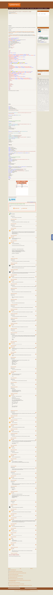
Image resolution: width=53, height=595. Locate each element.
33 (35, 412)
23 (35, 343)
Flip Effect (45, 95)
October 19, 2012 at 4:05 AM (14, 283)
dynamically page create (43, 109)
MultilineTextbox (44, 93)
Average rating (41, 95)
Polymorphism (47, 93)
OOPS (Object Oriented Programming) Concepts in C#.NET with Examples (16, 578)
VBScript (41, 108)
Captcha (43, 95)
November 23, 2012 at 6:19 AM (14, 304)
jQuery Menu (40, 92)
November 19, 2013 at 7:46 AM (14, 415)
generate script (46, 109)
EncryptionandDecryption (40, 89)
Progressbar (41, 87)
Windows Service (42, 90)
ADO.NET (38, 88)
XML (43, 85)
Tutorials (45, 8)
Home (9, 8)
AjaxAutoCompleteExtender (47, 94)
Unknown (12, 229)
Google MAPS (43, 82)
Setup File (48, 107)
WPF (45, 108)
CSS (46, 82)
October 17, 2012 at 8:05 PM (14, 279)
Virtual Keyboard (43, 108)
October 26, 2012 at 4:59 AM (14, 299)
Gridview (18, 8)
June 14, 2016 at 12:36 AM (13, 517)
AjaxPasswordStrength (39, 102)
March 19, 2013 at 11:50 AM (14, 341)
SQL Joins (46, 87)
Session (46, 107)
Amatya (12, 529)
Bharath (12, 421)
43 (35, 460)
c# (44, 80)
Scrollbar (45, 107)
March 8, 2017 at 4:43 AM (13, 532)
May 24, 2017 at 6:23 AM (13, 542)
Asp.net (12, 13)
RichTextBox (43, 107)
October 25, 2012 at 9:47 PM (14, 293)
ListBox (42, 93)
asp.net (15, 32)
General (14, 13)
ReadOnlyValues (40, 107)
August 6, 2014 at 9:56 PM (13, 480)
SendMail (45, 85)
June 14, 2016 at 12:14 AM (13, 513)
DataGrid (38, 104)
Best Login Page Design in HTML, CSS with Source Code (14, 582)
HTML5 (47, 95)
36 (35, 426)
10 (35, 276)
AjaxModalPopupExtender (44, 86)
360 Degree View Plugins (40, 94)
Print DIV (40, 106)
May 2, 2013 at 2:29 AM (13, 357)
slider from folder (41, 110)
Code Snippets (39, 79)
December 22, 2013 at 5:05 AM (14, 433)
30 (35, 384)
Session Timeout (44, 97)
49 (35, 493)
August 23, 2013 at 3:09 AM (14, 382)
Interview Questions (40, 8)
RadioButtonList (39, 90)
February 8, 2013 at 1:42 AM (14, 328)
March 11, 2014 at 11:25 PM (14, 445)
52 (35, 511)
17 (35, 311)
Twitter (38, 92)
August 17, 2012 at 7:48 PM (14, 240)
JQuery (28, 8)
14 (35, 295)
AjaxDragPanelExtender (47, 101)
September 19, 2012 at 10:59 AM (14, 269)
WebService (47, 85)
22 (35, 334)
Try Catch (40, 108)
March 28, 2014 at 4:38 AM (13, 454)
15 (35, 301)
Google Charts (46, 104)
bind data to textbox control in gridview (26, 31)
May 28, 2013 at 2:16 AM (13, 366)
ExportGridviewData (40, 85)
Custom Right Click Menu (45, 103)
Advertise (42, 100)
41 (35, 451)
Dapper (48, 103)
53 (35, 515)
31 (35, 388)
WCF (38, 87)
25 (35, 354)
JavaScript (22, 8)
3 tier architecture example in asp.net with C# (13, 577)
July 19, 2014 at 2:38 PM (13, 471)
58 (35, 538)
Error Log (43, 104)
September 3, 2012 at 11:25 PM (14, 258)
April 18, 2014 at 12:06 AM (13, 458)
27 (35, 368)
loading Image (45, 90)
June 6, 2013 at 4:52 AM (13, 371)
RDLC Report (47, 89)
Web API (46, 88)
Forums (44, 104)
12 (35, 285)
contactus (38, 109)
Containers (41, 103)
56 (35, 530)
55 (35, 525)
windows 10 (41, 99)
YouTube (48, 88)
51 (35, 506)
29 (35, 379)
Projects (42, 106)
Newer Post (9, 568)
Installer (48, 95)
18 (35, 315)
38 (35, 435)
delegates (40, 109)
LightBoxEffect (44, 89)
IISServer (44, 83)
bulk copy (47, 108)
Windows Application (40, 83)
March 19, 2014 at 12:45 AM (14, 449)
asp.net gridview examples (18, 31)
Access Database (44, 92)
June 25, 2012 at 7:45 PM (13, 223)
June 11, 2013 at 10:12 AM (13, 377)
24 (35, 347)
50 (35, 501)
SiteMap (47, 97)
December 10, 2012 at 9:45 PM (14, 313)
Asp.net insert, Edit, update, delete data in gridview (13, 574)
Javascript (43, 79)
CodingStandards (38, 103)
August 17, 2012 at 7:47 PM (14, 235)
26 (35, 359)
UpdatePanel (41, 86)
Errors (38, 81)
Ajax (15, 8)
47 (35, 482)
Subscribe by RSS (17, 208)
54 (35, 519)
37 (35, 430)
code (48, 108)
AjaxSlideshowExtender (47, 102)
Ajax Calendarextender (45, 100)
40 (35, 447)
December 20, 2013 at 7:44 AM (14, 424)
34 (35, 417)
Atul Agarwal (12, 264)
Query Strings (44, 106)
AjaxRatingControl (43, 102)
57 (35, 534)
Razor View (43, 87)
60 (35, 549)
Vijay (11, 538)
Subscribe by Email (24, 208)
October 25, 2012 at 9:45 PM (14, 288)
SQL (25, 8)
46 (35, 477)
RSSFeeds (46, 106)
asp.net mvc (42, 80)
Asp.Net (13, 8)
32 (35, 395)
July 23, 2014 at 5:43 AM (13, 475)
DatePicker (48, 82)
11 (35, 281)
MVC (35, 8)
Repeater (44, 88)
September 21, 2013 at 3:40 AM (14, 393)
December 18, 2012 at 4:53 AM (14, 323)
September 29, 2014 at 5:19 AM (14, 491)
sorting (39, 99)
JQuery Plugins (47, 80)
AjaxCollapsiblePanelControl (41, 101)
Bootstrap (48, 86)
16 (35, 306)
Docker (40, 104)
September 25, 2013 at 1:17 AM (14, 410)
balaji (11, 460)
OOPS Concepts (32, 8)
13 (35, 290)
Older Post (31, 568)
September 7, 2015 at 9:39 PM (14, 504)
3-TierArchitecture (44, 99)
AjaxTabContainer (38, 95)
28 (35, 373)
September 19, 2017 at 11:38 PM (14, 547)
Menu (39, 87)
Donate (41, 104)
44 (35, 467)
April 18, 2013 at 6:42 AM (13, 345)
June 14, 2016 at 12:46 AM (13, 523)
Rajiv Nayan (12, 342)
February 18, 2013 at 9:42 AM (14, 332)
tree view (44, 110)
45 (35, 473)
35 (35, 421)
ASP (44, 94)
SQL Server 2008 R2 (41, 97)
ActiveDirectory (39, 100)
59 (35, 544)
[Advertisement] (35, 5)
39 (35, 439)
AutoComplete (39, 82)
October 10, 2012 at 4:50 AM (14, 274)
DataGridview (41, 88)
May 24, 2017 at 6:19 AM (13, 536)
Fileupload (45, 81)
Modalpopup (47, 83)
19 (35, 320)
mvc (48, 81)
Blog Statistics (47, 92)
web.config (48, 87)
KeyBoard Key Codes (39, 93)
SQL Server (47, 79)
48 (35, 488)
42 (35, 456)
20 (35, 325)
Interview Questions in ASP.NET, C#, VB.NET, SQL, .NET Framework (15, 571)
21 (35, 330)
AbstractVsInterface (47, 99)
